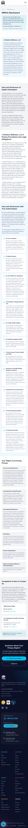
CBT (2, 788)
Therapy (3, 777)
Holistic (2, 792)
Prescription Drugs (19, 773)
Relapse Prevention (5, 764)
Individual (3, 781)
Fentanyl (17, 762)
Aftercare (3, 762)
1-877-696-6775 (13, 626)
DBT (2, 790)
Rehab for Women (5, 807)
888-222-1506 (12, 718)
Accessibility (13, 825)
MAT (2, 760)
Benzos (17, 771)
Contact (17, 807)
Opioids (17, 757)
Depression (17, 783)
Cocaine (17, 764)
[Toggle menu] (25, 2)
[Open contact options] (3, 824)
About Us (17, 802)
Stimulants (17, 769)
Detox (2, 755)
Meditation (3, 795)
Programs (4, 752)
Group (2, 783)
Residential (3, 757)
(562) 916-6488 (11, 611)
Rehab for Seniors (5, 809)
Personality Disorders (20, 792)
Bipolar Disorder (18, 788)
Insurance (17, 811)
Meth (16, 767)
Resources (4, 799)
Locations (17, 804)
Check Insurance (10, 725)
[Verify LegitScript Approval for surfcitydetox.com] (13, 702)
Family (2, 785)
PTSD (16, 785)
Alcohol (16, 755)
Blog (2, 802)
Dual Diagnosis (20, 777)
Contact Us (14, 663)
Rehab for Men (4, 804)
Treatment (18, 752)
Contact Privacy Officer (15, 658)
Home (3, 9)
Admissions (17, 809)
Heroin (16, 760)
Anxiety (16, 781)
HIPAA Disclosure (21, 825)
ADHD (16, 790)
